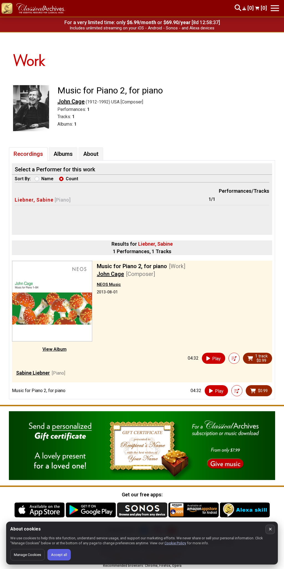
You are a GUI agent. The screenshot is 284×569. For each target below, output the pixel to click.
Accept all (59, 555)
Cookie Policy (175, 543)
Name (47, 178)
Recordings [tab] (28, 154)
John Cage (71, 101)
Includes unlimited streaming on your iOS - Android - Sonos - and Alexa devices (142, 28)
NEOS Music (109, 284)
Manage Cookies (27, 555)
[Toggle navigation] (275, 8)
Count (72, 178)
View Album (54, 349)
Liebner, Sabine (34, 200)
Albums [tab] (63, 154)
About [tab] (90, 154)
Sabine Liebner (33, 373)
